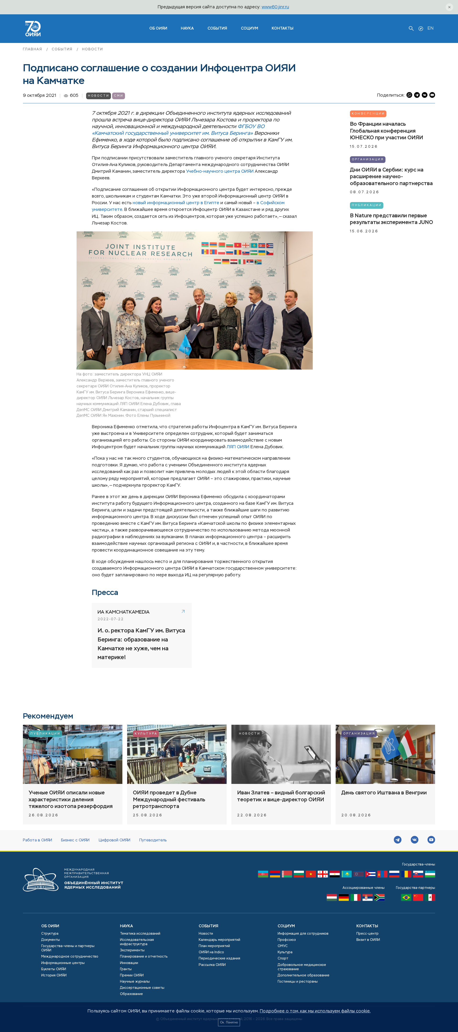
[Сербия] (368, 898)
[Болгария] (299, 875)
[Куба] (370, 875)
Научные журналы (135, 981)
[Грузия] (323, 875)
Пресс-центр (367, 933)
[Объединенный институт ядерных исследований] (73, 896)
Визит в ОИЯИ (368, 940)
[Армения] (275, 875)
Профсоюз (287, 940)
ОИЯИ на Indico (211, 952)
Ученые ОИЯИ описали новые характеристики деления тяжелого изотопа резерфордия (71, 799)
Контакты (282, 29)
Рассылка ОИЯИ (212, 965)
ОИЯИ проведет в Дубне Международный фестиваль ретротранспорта (169, 799)
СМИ (119, 95)
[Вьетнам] (311, 875)
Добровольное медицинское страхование (302, 967)
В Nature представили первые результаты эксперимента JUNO (391, 219)
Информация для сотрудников (303, 933)
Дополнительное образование (303, 975)
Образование (131, 994)
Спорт (283, 958)
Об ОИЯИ (50, 926)
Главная (33, 49)
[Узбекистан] (430, 875)
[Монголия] (382, 875)
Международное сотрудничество (69, 956)
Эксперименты (132, 950)
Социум (249, 29)
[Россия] (394, 875)
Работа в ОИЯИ (37, 840)
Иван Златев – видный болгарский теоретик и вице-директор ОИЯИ (281, 796)
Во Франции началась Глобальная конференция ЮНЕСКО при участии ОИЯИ (386, 131)
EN (430, 28)
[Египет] (335, 875)
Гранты (126, 969)
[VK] (414, 840)
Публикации (367, 205)
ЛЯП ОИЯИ (238, 447)
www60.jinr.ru (275, 7)
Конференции (368, 113)
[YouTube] (431, 840)
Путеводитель (153, 840)
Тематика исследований (140, 933)
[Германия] (344, 898)
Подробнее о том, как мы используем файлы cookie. (315, 1011)
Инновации (129, 963)
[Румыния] (406, 875)
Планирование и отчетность (144, 956)
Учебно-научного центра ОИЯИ (220, 171)
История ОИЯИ (54, 975)
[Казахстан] (347, 875)
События (217, 29)
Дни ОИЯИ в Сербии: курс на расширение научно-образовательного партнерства (391, 176)
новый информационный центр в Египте (176, 203)
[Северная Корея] (359, 875)
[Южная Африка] (380, 898)
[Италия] (356, 898)
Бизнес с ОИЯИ (75, 840)
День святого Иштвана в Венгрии (384, 793)
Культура (146, 733)
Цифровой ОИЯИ (114, 840)
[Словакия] (418, 875)
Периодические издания (219, 958)
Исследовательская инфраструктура (137, 942)
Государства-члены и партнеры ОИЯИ (67, 948)
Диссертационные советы (142, 988)
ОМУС (283, 946)
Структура (49, 933)
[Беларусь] (287, 875)
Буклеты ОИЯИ (53, 969)
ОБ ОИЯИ (158, 29)
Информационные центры (63, 963)
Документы (50, 940)
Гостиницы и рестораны (298, 981)
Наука (187, 29)
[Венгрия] (332, 898)
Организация (368, 159)
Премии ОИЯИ (132, 975)
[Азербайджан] (263, 875)
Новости (92, 49)
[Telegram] (397, 840)
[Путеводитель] (421, 28)
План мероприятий (214, 946)
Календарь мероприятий (219, 940)
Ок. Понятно (229, 1022)
